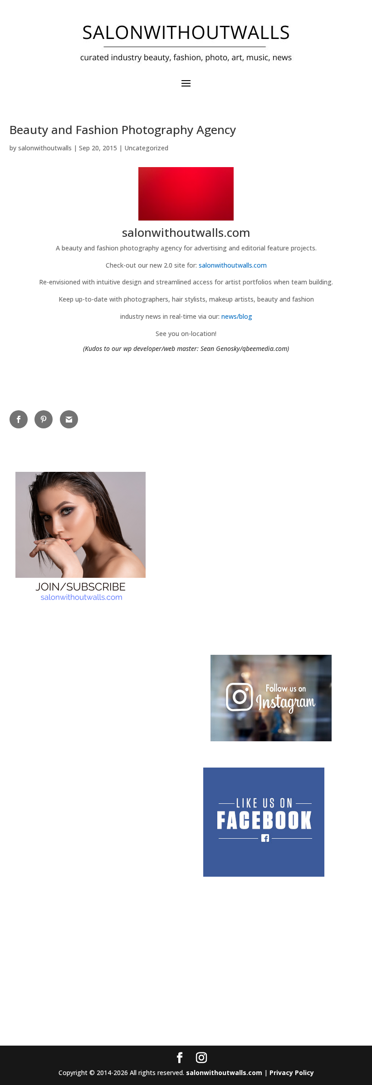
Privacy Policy (291, 1072)
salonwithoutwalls (45, 148)
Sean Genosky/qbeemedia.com (244, 348)
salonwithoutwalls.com (233, 265)
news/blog (236, 316)
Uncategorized (146, 148)
